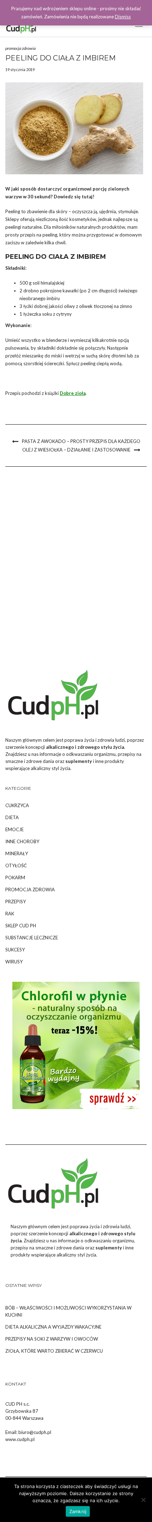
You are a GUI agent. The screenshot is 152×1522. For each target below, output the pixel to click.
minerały (16, 853)
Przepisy (15, 901)
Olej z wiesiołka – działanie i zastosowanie (76, 450)
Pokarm (15, 877)
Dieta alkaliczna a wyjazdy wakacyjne (53, 1327)
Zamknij (78, 1511)
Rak (9, 913)
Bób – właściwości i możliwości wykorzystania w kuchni (68, 1311)
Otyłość (16, 865)
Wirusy (14, 961)
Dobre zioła (73, 393)
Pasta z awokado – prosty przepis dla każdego (81, 441)
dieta (12, 817)
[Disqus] (76, 567)
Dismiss (123, 16)
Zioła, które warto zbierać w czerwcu (54, 1351)
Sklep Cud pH (20, 925)
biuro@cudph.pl (34, 1432)
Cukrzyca (17, 805)
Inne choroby (22, 841)
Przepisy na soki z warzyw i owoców (51, 1339)
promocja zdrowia (20, 48)
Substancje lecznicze (31, 937)
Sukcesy (15, 949)
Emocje (14, 829)
